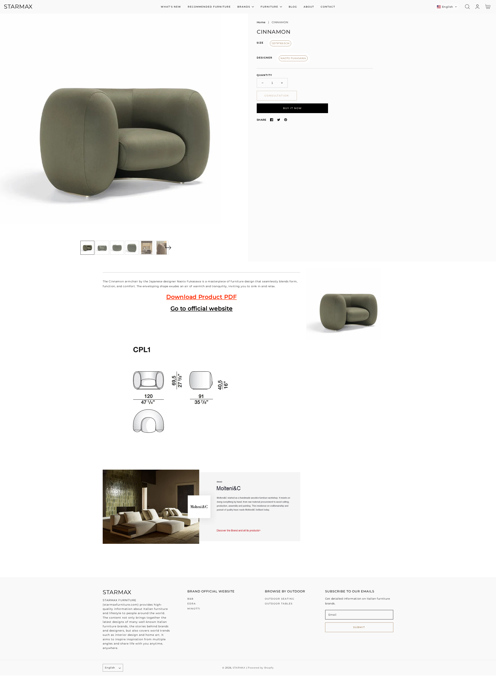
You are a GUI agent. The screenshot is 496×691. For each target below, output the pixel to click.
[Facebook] (271, 119)
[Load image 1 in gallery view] (87, 248)
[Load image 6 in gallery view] (162, 248)
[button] (447, 7)
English (110, 667)
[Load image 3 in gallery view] (117, 248)
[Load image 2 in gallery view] (102, 248)
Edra (191, 603)
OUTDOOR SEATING (279, 598)
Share (261, 119)
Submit (359, 627)
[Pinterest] (285, 119)
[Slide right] (168, 248)
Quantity (264, 75)
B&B (190, 598)
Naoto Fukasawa (293, 58)
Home (261, 22)
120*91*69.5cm (280, 43)
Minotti (193, 608)
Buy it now (292, 108)
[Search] (467, 6)
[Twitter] (278, 119)
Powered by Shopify (261, 667)
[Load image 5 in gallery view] (147, 248)
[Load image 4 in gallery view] (132, 248)
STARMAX (239, 667)
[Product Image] (124, 137)
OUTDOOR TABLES (279, 603)
